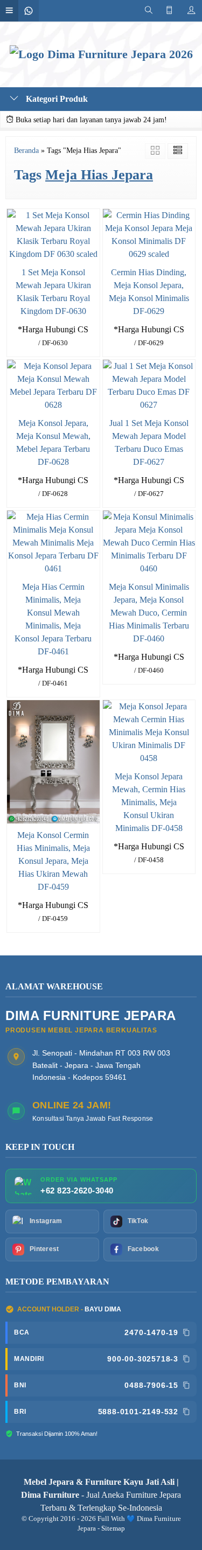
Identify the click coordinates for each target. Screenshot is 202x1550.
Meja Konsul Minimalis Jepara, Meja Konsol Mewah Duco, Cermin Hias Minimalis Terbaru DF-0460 (149, 612)
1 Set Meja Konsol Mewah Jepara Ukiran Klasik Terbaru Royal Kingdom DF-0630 (53, 292)
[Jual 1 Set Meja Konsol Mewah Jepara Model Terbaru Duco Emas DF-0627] (149, 384)
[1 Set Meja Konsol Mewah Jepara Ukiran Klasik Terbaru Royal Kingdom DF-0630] (53, 234)
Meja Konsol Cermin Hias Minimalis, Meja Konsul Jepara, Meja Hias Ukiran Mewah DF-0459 (53, 860)
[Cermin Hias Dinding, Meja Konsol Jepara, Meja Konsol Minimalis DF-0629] (149, 234)
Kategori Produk (56, 98)
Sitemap (113, 1528)
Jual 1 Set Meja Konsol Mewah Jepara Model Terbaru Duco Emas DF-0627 (149, 442)
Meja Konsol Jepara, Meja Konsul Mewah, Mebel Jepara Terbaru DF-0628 (53, 442)
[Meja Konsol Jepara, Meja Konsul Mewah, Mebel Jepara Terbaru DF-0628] (53, 384)
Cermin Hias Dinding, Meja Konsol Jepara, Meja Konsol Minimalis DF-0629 (149, 292)
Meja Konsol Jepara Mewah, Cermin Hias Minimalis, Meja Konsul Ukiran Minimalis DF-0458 (148, 802)
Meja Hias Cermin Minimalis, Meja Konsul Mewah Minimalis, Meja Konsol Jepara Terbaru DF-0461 (53, 619)
